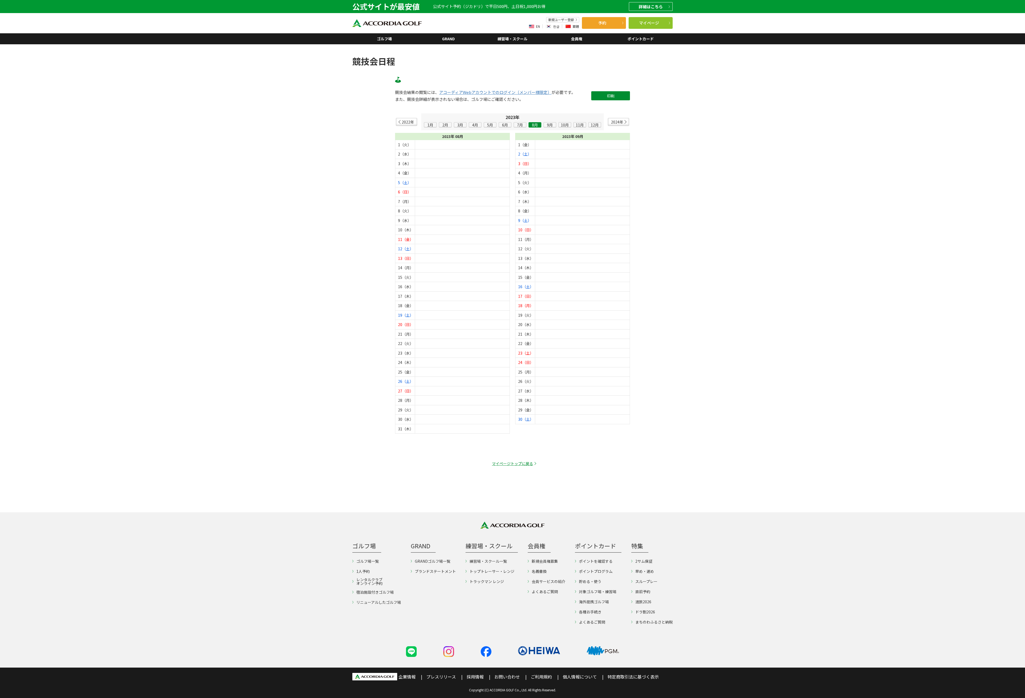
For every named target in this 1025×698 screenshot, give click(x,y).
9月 (550, 125)
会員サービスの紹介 (548, 581)
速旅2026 (643, 602)
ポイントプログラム (596, 571)
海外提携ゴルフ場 (594, 602)
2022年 (408, 122)
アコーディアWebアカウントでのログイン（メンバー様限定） (495, 92)
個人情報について (580, 676)
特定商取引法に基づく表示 (633, 676)
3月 (460, 125)
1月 (430, 125)
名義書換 (539, 571)
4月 (475, 125)
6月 (505, 125)
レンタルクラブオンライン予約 (369, 581)
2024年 (617, 122)
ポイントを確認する (596, 561)
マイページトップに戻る (512, 463)
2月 (445, 125)
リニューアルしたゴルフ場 (378, 602)
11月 (580, 125)
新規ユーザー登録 (561, 19)
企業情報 (407, 676)
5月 (490, 125)
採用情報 (475, 676)
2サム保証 (643, 561)
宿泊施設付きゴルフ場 (375, 592)
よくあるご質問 (545, 591)
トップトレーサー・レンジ (492, 571)
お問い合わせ (507, 676)
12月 (595, 125)
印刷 (610, 95)
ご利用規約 (541, 676)
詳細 (651, 6)
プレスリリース (441, 676)
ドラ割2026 (645, 612)
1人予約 (363, 571)
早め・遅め (644, 571)
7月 (520, 125)
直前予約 (642, 591)
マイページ (649, 23)
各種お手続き (590, 612)
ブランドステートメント (435, 571)
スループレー (646, 581)
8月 (535, 125)
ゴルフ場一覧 (367, 561)
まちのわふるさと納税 (654, 622)
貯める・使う (590, 581)
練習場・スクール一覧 (488, 561)
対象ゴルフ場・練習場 (597, 591)
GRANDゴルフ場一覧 (432, 561)
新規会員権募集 (545, 561)
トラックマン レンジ (487, 581)
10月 (565, 125)
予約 (602, 23)
